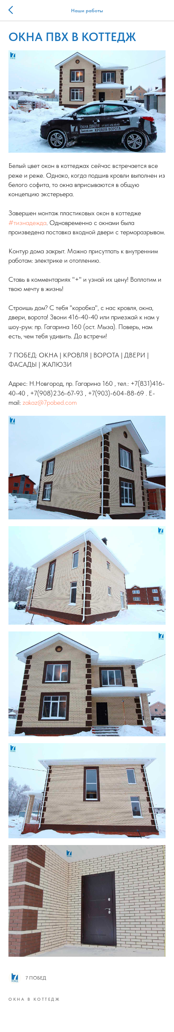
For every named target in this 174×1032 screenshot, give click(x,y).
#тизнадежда (27, 223)
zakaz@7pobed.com (49, 402)
